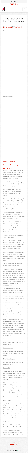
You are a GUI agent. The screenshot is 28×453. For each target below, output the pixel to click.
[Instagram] (18, 4)
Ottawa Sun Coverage (9, 161)
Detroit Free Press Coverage (11, 165)
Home (20, 27)
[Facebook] (11, 4)
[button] (25, 9)
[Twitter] (13, 4)
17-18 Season (7, 27)
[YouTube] (15, 4)
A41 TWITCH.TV (14, 1)
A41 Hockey (15, 27)
